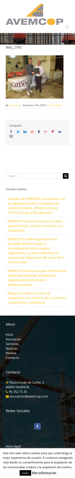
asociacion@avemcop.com (28, 396)
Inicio (9, 335)
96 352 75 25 (18, 392)
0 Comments (55, 105)
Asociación (13, 339)
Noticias (12, 348)
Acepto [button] (25, 472)
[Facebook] (37, 426)
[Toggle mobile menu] (67, 27)
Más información (44, 473)
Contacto (12, 358)
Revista (11, 353)
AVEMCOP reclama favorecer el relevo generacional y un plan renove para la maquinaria (35, 226)
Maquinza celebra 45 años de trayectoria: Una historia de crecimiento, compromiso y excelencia (37, 298)
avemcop (14, 105)
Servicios (12, 344)
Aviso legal (13, 446)
